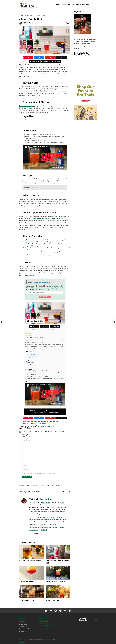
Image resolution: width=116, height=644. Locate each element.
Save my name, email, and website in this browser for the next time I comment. (40, 473)
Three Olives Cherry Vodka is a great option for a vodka (49, 218)
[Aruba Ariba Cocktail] (58, 573)
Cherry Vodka (30, 485)
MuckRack (44, 530)
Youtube (61, 527)
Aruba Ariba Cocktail (55, 581)
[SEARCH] (93, 4)
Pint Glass (29, 357)
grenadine (39, 485)
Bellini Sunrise (26, 581)
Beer (69, 4)
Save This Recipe (45, 296)
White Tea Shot (26, 252)
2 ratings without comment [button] (45, 426)
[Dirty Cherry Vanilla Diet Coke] (58, 552)
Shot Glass (30, 353)
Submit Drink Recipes (45, 625)
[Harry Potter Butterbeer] (1, 322)
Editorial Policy (43, 621)
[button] (25, 333)
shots (52, 485)
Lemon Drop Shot (27, 256)
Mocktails (64, 4)
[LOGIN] (96, 4)
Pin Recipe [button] (45, 326)
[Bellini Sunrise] (31, 573)
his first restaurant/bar (52, 519)
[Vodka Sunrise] (58, 592)
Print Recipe (56, 61)
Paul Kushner (40, 342)
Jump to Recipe (35, 61)
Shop (73, 4)
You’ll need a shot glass (27, 106)
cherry (22, 485)
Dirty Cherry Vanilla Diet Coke (57, 561)
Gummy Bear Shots (27, 240)
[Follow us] (91, 4)
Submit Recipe (85, 4)
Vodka (57, 485)
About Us (22, 621)
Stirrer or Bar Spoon (32, 356)
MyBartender (46, 503)
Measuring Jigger (31, 354)
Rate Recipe (55, 326)
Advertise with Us (44, 623)
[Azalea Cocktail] (31, 592)
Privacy (22, 642)
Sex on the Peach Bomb (28, 244)
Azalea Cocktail (26, 600)
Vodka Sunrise (52, 600)
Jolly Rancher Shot (27, 248)
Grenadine (29, 366)
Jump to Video (46, 61)
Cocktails (58, 4)
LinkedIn (42, 527)
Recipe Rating (25, 434)
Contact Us (22, 618)
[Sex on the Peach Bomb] (31, 552)
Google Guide (33, 530)
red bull (46, 485)
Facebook (55, 527)
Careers (41, 618)
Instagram (48, 527)
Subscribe (78, 4)
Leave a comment (39, 412)
